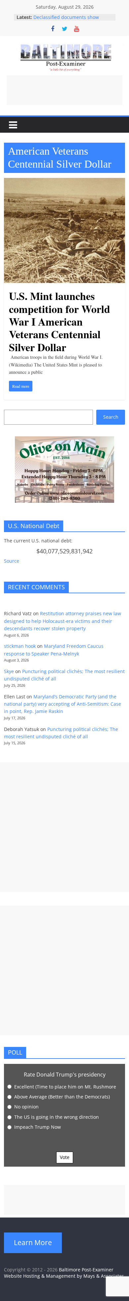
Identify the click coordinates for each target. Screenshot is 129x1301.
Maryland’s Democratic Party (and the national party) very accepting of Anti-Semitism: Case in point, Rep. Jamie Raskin (62, 704)
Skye (9, 671)
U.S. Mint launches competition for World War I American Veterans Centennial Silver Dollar (59, 321)
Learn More (33, 1242)
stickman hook (20, 646)
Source (11, 561)
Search (110, 417)
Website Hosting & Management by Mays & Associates (64, 1276)
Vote (64, 1157)
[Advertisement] (64, 90)
